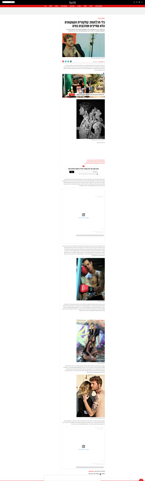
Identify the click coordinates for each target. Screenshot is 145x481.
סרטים (50, 6)
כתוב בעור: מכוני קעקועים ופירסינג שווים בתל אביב (94, 163)
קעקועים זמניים (101, 18)
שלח (72, 172)
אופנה (94, 473)
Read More (72, 94)
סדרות (91, 6)
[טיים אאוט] (72, 3)
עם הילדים (72, 6)
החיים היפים (91, 473)
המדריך (79, 6)
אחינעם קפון (101, 61)
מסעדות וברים (64, 6)
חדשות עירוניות (98, 6)
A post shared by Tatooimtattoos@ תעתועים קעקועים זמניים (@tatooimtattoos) (90, 235)
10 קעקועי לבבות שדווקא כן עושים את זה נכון (95, 161)
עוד (45, 6)
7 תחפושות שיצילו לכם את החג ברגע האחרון (96, 160)
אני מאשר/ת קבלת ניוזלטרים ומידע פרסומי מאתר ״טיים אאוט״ (88, 174)
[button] (103, 73)
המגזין (85, 6)
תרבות (56, 6)
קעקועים (97, 473)
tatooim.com (91, 471)
